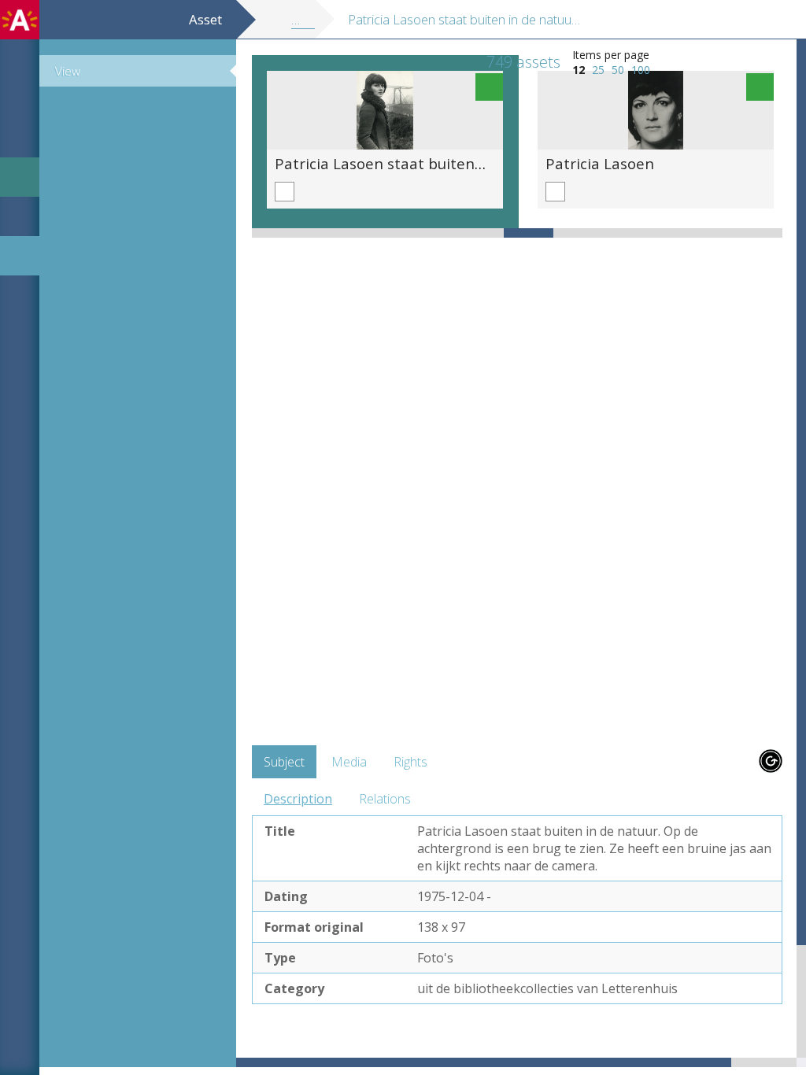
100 (640, 69)
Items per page (610, 54)
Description (298, 798)
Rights (410, 761)
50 (618, 69)
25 (598, 69)
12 (578, 69)
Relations (385, 798)
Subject (284, 761)
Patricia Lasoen (599, 163)
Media (349, 761)
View (67, 71)
